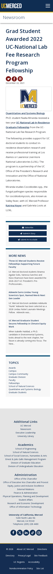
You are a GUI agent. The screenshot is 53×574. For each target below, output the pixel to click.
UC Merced (25, 425)
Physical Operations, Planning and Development (26, 496)
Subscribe (29, 227)
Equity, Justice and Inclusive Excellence (26, 485)
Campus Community (18, 374)
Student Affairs (26, 499)
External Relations (25, 489)
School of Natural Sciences (21, 386)
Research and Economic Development (25, 503)
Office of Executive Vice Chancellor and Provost (25, 482)
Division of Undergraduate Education (25, 466)
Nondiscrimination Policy (21, 568)
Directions (42, 549)
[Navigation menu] (47, 6)
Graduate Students (17, 392)
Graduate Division (17, 377)
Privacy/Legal (24, 555)
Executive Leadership (26, 432)
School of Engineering (25, 448)
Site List (40, 568)
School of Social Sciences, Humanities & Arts (25, 455)
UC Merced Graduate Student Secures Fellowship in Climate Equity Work (27, 323)
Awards (12, 367)
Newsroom (14, 18)
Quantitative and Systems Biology (25, 113)
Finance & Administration (26, 492)
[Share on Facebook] (14, 78)
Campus (12, 370)
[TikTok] (32, 532)
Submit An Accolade (28, 239)
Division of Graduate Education (25, 462)
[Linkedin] (26, 533)
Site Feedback (40, 555)
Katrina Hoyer (14, 205)
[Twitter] (19, 532)
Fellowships (14, 383)
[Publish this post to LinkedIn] (20, 78)
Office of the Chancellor (25, 478)
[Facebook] (13, 533)
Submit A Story (29, 233)
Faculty (12, 380)
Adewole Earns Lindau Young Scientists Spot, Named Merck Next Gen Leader (27, 295)
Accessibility (34, 562)
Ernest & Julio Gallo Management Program (25, 459)
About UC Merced (25, 549)
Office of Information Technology (26, 506)
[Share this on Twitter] (8, 78)
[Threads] (39, 532)
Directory (10, 555)
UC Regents (19, 562)
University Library (26, 436)
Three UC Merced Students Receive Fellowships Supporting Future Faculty (26, 263)
